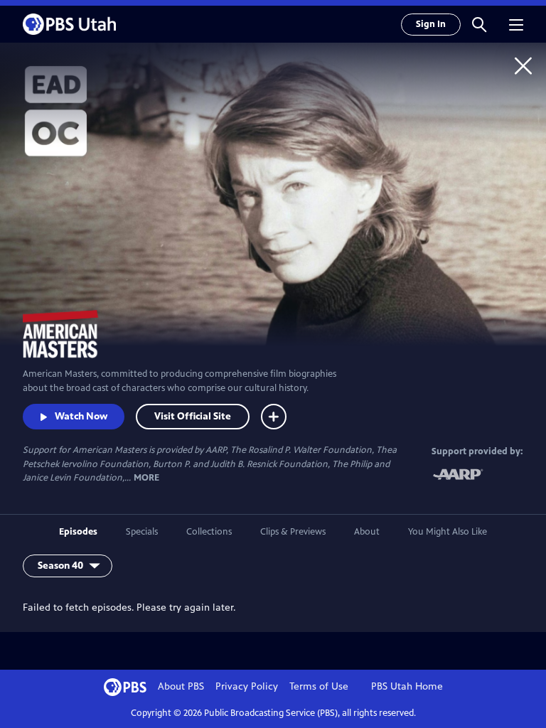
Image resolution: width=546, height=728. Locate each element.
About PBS (181, 686)
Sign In (431, 24)
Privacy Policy (246, 686)
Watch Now (81, 416)
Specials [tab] (142, 531)
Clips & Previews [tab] (293, 531)
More (146, 478)
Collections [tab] (209, 531)
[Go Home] (523, 65)
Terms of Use (318, 686)
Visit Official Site (192, 416)
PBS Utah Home (407, 686)
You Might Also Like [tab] (447, 531)
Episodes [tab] (78, 531)
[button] (479, 24)
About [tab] (367, 531)
